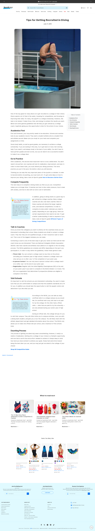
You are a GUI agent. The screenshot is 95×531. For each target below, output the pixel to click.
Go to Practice (73, 120)
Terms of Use (21, 528)
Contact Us (3, 512)
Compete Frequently (75, 122)
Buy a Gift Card (27, 513)
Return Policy (3, 507)
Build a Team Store (27, 510)
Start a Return (3, 509)
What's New (26, 504)
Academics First (74, 118)
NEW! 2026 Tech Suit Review (29, 507)
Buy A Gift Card (75, 507)
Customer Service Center (5, 504)
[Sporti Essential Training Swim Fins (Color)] (73, 451)
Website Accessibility (5, 513)
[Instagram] (47, 525)
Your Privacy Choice (35, 528)
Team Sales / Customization (29, 509)
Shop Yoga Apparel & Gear (29, 518)
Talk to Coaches (74, 124)
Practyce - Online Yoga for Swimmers (31, 517)
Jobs (48, 506)
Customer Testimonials (52, 507)
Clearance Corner (27, 506)
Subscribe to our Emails (28, 512)
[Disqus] (47, 373)
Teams (77, 11)
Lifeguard (55, 11)
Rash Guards (30, 11)
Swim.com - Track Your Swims (29, 515)
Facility (60, 11)
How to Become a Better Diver (53, 177)
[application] (91, 527)
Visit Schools (73, 126)
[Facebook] (41, 525)
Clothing (49, 11)
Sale (65, 11)
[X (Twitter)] (44, 525)
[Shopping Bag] (91, 8)
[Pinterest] (50, 525)
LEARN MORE (47, 492)
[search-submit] (28, 7)
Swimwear (23, 11)
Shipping (2, 510)
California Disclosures (52, 528)
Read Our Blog (50, 509)
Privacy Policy (84, 490)
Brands (72, 11)
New (68, 11)
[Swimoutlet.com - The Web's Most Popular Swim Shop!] (8, 7)
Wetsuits (37, 11)
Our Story (49, 504)
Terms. (88, 490)
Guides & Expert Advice (5, 506)
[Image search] (66, 7)
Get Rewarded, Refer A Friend (78, 505)
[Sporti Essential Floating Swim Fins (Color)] (22, 451)
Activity (18, 11)
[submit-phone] (89, 494)
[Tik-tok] (53, 525)
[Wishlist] (88, 8)
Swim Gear (43, 11)
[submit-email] (28, 494)
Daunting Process (74, 128)
